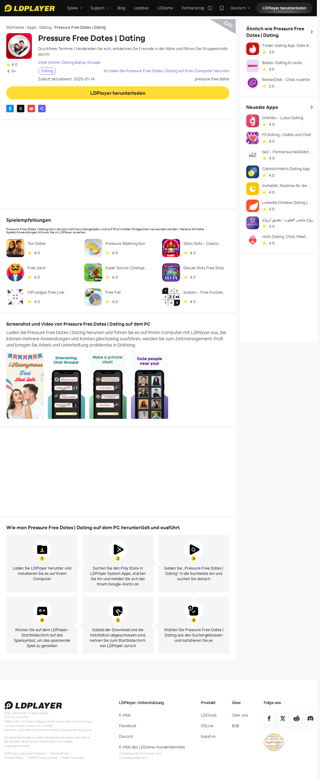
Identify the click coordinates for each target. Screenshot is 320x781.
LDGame (165, 8)
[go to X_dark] (283, 718)
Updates (141, 8)
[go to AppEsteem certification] (274, 742)
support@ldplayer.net (17, 746)
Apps (31, 27)
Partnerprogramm (198, 8)
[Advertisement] (118, 164)
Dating (45, 27)
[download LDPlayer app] (221, 8)
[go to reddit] (296, 718)
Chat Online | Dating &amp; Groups (69, 62)
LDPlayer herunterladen (284, 8)
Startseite (15, 27)
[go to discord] (310, 718)
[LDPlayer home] (29, 8)
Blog (121, 8)
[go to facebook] (269, 718)
